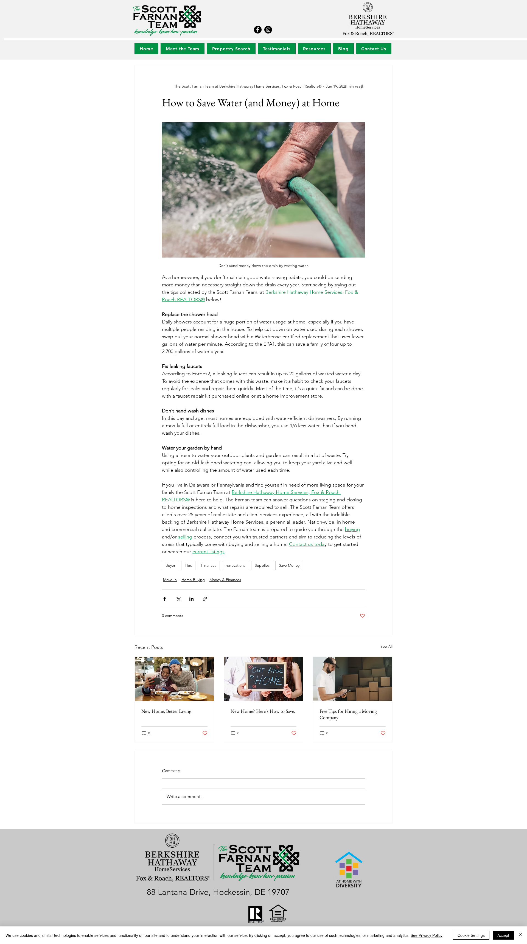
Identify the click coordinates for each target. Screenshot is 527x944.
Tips (188, 565)
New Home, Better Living (166, 711)
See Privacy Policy (426, 935)
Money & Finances (225, 579)
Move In (170, 579)
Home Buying (193, 579)
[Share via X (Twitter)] (178, 598)
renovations (235, 565)
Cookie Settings (471, 935)
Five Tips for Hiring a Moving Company (348, 714)
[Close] (520, 935)
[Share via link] (205, 598)
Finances (208, 565)
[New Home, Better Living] (174, 679)
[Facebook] (258, 29)
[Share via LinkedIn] (191, 598)
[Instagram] (268, 29)
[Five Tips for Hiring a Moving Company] (352, 679)
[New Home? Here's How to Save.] (263, 679)
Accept (503, 935)
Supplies (262, 565)
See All (386, 646)
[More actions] (361, 86)
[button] (231, 48)
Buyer (170, 565)
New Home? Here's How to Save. (263, 711)
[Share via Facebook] (164, 598)
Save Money (289, 565)
